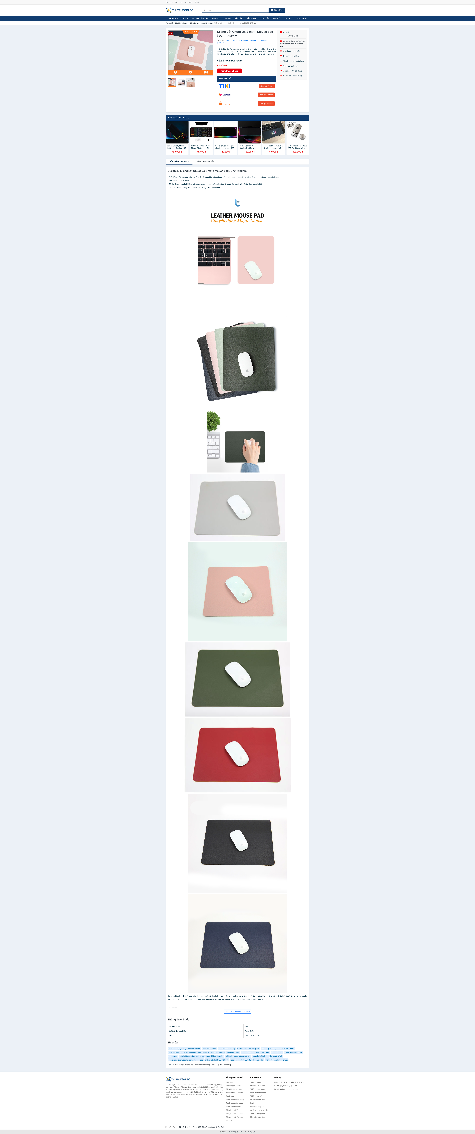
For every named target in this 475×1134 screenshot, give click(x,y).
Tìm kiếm (278, 10)
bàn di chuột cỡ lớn (260, 1056)
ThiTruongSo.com (235, 1132)
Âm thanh (302, 18)
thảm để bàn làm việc (215, 1056)
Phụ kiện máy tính (181, 23)
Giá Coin (221, 1127)
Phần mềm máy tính (258, 1093)
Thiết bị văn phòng (257, 1113)
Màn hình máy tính (257, 1086)
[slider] (172, 82)
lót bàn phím (254, 1048)
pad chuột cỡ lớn (175, 1052)
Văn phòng (252, 18)
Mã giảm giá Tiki (232, 1110)
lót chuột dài (258, 1060)
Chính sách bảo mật (234, 1086)
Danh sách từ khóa (233, 1106)
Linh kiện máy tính (257, 1106)
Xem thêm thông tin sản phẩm (237, 1011)
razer (170, 1048)
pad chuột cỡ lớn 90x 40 (241, 1060)
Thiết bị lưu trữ (256, 1096)
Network (289, 18)
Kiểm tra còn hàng (229, 71)
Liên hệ (196, 2)
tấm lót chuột (203, 1052)
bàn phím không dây (226, 1048)
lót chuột (265, 1052)
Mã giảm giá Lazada (234, 1113)
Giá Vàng (205, 1127)
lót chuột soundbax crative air (192, 1056)
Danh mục (179, 2)
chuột (263, 1048)
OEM (228, 40)
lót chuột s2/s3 (276, 1056)
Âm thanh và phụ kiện (259, 1110)
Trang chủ (169, 2)
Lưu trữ (227, 18)
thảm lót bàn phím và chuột (276, 1060)
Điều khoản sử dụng (234, 1089)
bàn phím (206, 1048)
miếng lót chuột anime (293, 1052)
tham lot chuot (190, 1052)
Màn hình (239, 18)
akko (214, 1048)
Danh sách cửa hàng (234, 1103)
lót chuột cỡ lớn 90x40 (251, 1052)
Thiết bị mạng (255, 1082)
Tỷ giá (181, 1127)
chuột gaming (180, 1048)
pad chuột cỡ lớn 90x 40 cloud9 (281, 1048)
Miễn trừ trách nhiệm (234, 1093)
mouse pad (173, 1056)
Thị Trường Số (249, 1132)
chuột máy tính (194, 1048)
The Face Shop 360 (193, 1127)
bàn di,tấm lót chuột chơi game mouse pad (185, 1060)
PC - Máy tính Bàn (200, 18)
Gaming (215, 18)
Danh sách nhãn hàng (235, 1100)
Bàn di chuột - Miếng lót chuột (201, 23)
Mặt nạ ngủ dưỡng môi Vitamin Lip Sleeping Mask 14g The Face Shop (203, 1065)
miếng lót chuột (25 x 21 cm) (217, 1060)
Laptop (184, 18)
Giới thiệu (188, 2)
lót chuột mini (277, 1052)
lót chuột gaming (218, 1052)
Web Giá (213, 1127)
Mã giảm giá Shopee (234, 1117)
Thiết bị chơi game (257, 1089)
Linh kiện (265, 18)
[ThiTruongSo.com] (180, 10)
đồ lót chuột (242, 1048)
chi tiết (205, 161)
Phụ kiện (277, 18)
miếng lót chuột (233, 1052)
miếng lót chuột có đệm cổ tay (238, 1056)
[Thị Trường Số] (178, 1079)
